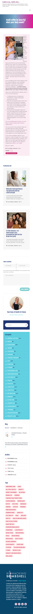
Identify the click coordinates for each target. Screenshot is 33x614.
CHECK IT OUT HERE (17, 143)
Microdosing (20, 532)
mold (7, 535)
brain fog (9, 495)
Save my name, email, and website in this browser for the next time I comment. (16, 269)
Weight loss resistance (13, 553)
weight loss (16, 550)
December (12, 458)
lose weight (19, 530)
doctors (15, 504)
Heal (17, 515)
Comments (13, 427)
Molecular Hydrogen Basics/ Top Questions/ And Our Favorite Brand (14, 191)
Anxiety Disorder (11, 492)
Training (10, 409)
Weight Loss (11, 416)
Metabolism (11, 393)
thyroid (8, 547)
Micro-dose (9, 532)
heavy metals (10, 524)
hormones (9, 530)
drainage (23, 504)
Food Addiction (12, 370)
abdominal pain (10, 486)
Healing (23, 515)
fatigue (15, 506)
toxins (8, 550)
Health (9, 380)
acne (19, 486)
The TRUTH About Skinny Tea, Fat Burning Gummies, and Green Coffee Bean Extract (16, 443)
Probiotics (11, 403)
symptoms (20, 544)
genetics (20, 512)
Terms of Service (22, 580)
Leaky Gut (10, 387)
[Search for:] (16, 325)
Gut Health (11, 377)
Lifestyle (10, 390)
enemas (8, 506)
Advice (9, 341)
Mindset (10, 396)
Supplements (11, 406)
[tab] (7, 428)
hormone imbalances (12, 527)
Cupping (10, 354)
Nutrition (10, 399)
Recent (7, 427)
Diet (8, 361)
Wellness (9, 556)
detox (8, 504)
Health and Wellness (19, 518)
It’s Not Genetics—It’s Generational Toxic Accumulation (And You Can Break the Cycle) (14, 233)
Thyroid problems (19, 547)
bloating (22, 492)
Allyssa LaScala (12, 148)
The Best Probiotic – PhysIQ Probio (19, 433)
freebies (23, 506)
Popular (19, 427)
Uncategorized (11, 153)
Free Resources (12, 374)
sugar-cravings (11, 541)
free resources (11, 509)
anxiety (21, 489)
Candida (17, 495)
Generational (10, 512)
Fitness (10, 367)
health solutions (11, 521)
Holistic (10, 383)
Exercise (10, 364)
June (10, 471)
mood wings (15, 535)
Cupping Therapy (13, 357)
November (12, 461)
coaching (10, 351)
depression (21, 501)
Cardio (9, 348)
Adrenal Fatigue (12, 338)
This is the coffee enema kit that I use (15, 121)
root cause (18, 538)
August (11, 465)
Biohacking (11, 344)
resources (9, 538)
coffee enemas (10, 501)
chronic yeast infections (14, 498)
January (11, 474)
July (10, 468)
